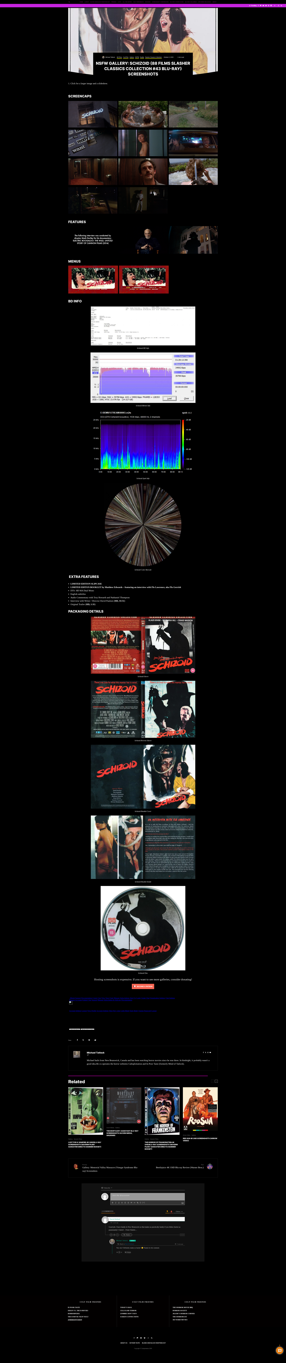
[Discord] (271, 5)
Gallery (132, 57)
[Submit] (95, 1040)
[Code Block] (134, 1202)
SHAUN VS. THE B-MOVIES (78, 1310)
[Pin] (89, 1040)
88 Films (119, 57)
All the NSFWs (127, 2)
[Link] (137, 1202)
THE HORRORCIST (180, 1317)
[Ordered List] (125, 1202)
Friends (113, 2)
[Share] (77, 1040)
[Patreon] (260, 5)
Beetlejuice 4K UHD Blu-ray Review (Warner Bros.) (180, 1166)
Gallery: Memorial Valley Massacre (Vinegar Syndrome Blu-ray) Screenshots (110, 1168)
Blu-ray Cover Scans (177, 2)
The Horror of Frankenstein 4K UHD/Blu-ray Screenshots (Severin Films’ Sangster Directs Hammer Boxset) (161, 1145)
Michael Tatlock (110, 57)
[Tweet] (83, 1040)
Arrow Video (186, 1135)
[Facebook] (258, 5)
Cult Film (125, 57)
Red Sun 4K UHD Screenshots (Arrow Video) (200, 1139)
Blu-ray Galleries (191, 2)
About (214, 2)
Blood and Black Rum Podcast (100, 2)
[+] (143, 1202)
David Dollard (115, 1219)
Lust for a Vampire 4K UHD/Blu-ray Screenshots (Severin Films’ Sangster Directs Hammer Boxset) (84, 1144)
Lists (119, 2)
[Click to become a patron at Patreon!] (143, 989)
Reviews (147, 2)
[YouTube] (263, 5)
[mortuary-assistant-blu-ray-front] (123, 1105)
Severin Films (78, 1139)
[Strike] (122, 1202)
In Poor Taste (135, 1343)
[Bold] (112, 1202)
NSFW (137, 57)
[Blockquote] (131, 1202)
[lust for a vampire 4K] (85, 1111)
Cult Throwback (138, 2)
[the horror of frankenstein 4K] (162, 1111)
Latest (87, 2)
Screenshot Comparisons (160, 2)
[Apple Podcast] (268, 5)
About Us (123, 1343)
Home (81, 2)
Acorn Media (110, 1128)
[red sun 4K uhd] (200, 1109)
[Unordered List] (128, 1202)
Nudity (142, 57)
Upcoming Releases (204, 2)
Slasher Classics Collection (153, 57)
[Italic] (115, 1202)
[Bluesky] (266, 5)
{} (140, 1202)
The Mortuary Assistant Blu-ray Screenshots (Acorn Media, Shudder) (122, 1133)
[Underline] (118, 1202)
